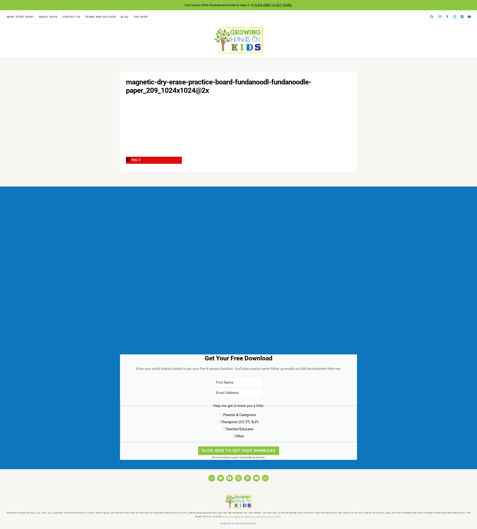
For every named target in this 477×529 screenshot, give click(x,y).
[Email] (440, 17)
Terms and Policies (100, 16)
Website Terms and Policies (238, 523)
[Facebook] (447, 17)
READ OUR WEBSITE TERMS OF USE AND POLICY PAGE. (252, 517)
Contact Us (71, 16)
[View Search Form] (431, 16)
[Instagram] (454, 17)
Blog (125, 16)
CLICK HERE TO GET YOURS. (273, 5)
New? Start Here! (20, 16)
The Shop (140, 16)
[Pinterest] (462, 17)
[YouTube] (469, 17)
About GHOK (48, 16)
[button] (238, 422)
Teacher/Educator (240, 429)
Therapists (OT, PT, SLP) (240, 422)
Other (240, 436)
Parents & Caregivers (239, 415)
